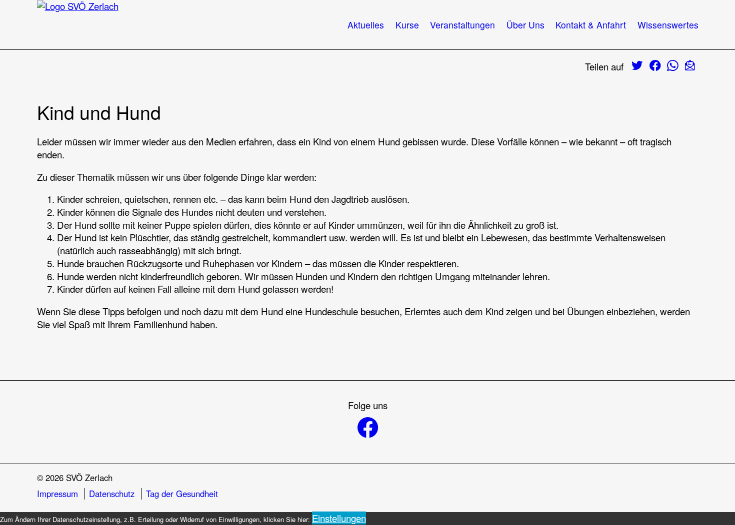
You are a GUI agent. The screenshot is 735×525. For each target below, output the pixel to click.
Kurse (407, 24)
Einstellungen (339, 518)
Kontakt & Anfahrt (591, 24)
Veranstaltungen (462, 24)
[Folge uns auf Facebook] (368, 428)
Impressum (57, 494)
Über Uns (525, 24)
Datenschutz (111, 494)
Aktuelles (366, 24)
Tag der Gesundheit (182, 494)
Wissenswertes (668, 24)
